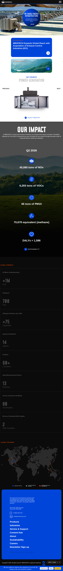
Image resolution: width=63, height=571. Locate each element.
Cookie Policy (21, 552)
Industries (15, 525)
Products (14, 522)
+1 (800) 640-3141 (18, 513)
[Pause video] (58, 8)
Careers (14, 543)
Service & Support (19, 529)
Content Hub (16, 532)
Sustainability (34, 249)
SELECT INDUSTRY (34, 117)
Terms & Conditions (29, 552)
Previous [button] (5, 88)
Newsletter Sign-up (19, 547)
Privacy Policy (13, 552)
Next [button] (59, 88)
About (13, 536)
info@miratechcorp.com (20, 516)
